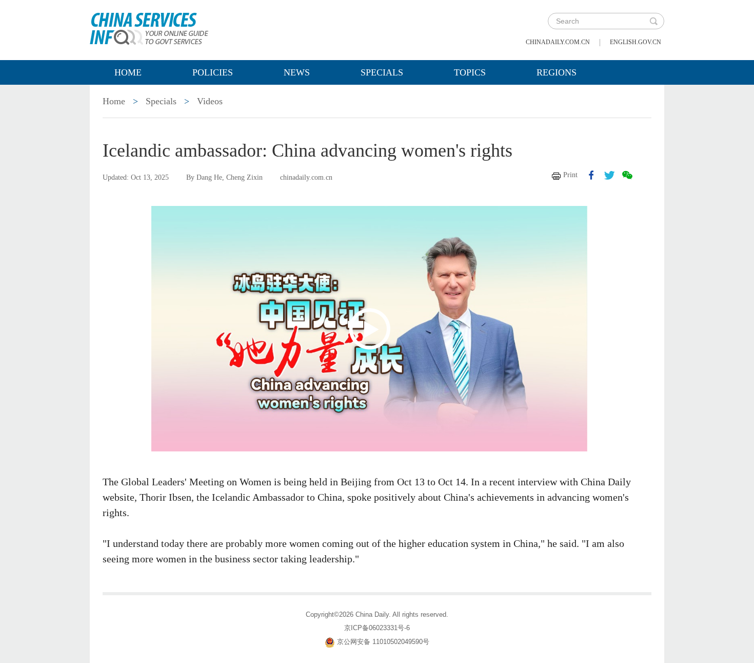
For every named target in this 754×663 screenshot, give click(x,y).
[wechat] (627, 175)
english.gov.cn (635, 42)
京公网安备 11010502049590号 (383, 642)
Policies (212, 72)
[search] (653, 21)
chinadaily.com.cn (558, 42)
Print (570, 175)
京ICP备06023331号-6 (377, 628)
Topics (470, 72)
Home (128, 72)
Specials (382, 72)
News (297, 72)
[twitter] (609, 175)
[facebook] (591, 175)
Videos (210, 101)
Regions (557, 72)
